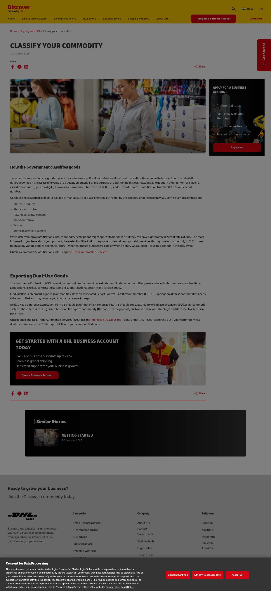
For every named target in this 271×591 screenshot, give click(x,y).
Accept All (237, 575)
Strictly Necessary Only (207, 575)
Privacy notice (113, 587)
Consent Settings (178, 575)
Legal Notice (127, 587)
